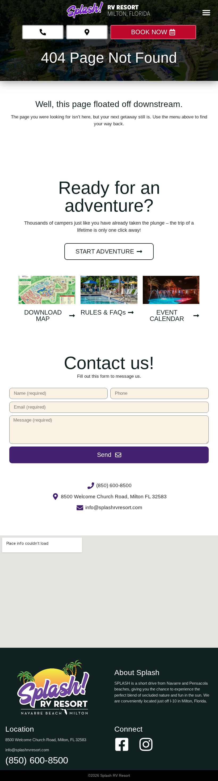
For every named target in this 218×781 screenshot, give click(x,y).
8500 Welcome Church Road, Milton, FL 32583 (45, 739)
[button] (206, 12)
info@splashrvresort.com (27, 750)
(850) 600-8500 (36, 760)
